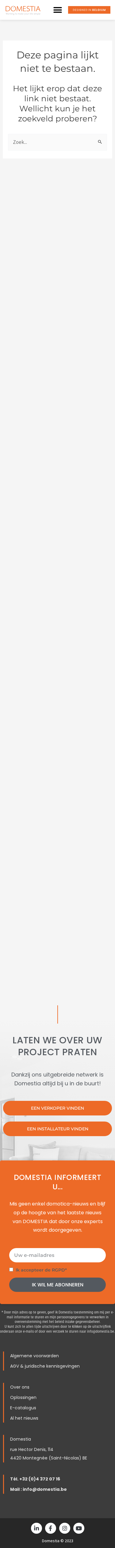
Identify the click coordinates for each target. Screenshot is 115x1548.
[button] (57, 10)
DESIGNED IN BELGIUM (89, 9)
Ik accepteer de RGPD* (41, 1270)
